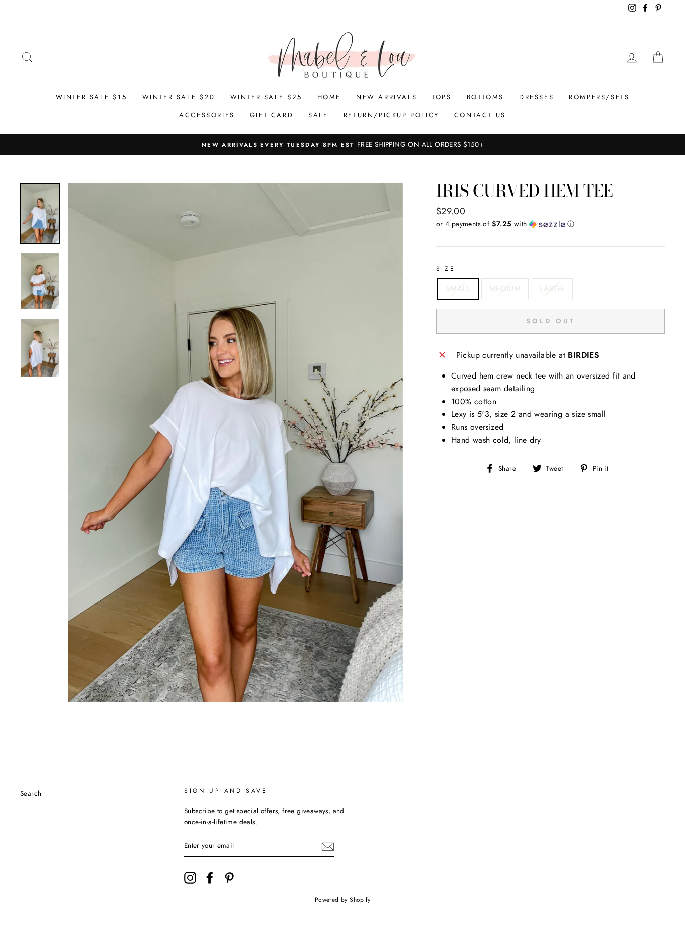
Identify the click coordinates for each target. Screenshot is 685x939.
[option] (342, 144)
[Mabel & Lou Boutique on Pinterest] (229, 878)
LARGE (552, 288)
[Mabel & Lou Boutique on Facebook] (210, 878)
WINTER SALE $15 (91, 97)
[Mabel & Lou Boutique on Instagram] (190, 878)
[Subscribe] (327, 845)
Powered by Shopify (342, 899)
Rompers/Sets (599, 97)
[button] (550, 224)
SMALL (458, 288)
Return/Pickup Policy (391, 115)
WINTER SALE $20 (178, 97)
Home (329, 97)
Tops (441, 97)
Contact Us (480, 115)
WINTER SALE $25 (266, 97)
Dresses (536, 97)
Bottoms (485, 97)
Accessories (207, 115)
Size (445, 268)
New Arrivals (386, 97)
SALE (318, 115)
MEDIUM (505, 288)
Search (30, 793)
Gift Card (271, 115)
